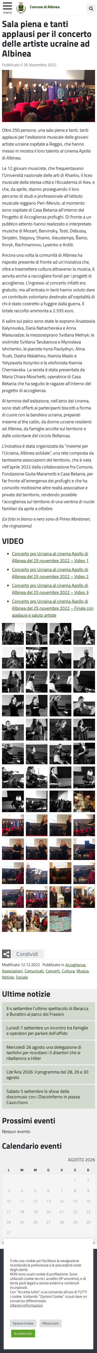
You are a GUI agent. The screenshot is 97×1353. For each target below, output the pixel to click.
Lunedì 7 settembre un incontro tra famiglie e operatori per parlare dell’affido (47, 1030)
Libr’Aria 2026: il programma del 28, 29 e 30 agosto (47, 1074)
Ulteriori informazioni (26, 1305)
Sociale (22, 977)
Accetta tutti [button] (23, 1333)
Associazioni (12, 971)
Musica (83, 971)
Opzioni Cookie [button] (23, 1323)
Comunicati (34, 971)
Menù (7, 12)
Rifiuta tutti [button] (51, 1323)
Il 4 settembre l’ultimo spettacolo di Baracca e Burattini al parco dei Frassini (47, 1011)
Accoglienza (75, 964)
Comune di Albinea (45, 6)
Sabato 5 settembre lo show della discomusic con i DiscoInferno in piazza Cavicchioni (43, 1096)
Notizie (8, 977)
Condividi (27, 954)
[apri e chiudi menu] (7, 5)
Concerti (53, 971)
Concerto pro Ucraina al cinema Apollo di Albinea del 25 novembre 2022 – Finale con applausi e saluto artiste (53, 608)
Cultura (68, 971)
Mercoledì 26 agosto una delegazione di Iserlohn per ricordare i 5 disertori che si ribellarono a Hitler (43, 1052)
